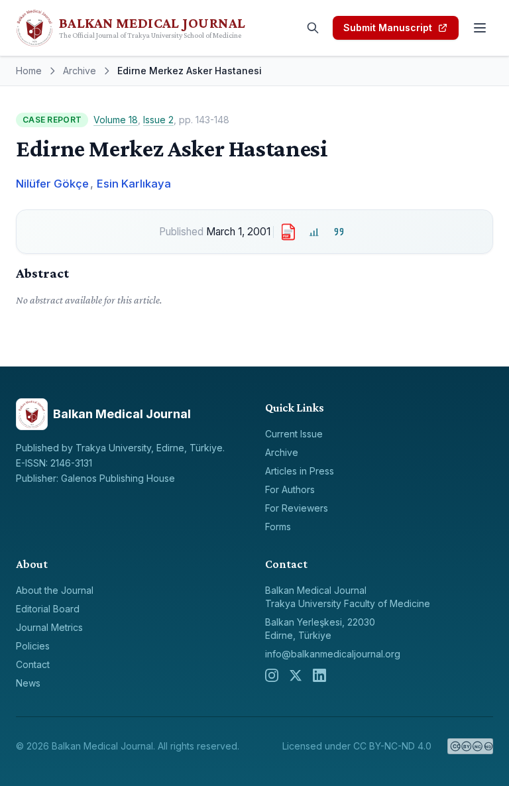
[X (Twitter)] (295, 675)
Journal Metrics (49, 627)
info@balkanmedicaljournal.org (332, 653)
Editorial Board (48, 608)
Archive (79, 70)
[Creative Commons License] (470, 746)
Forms (278, 526)
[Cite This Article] (339, 232)
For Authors (290, 489)
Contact (33, 664)
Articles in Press (299, 471)
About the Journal (54, 590)
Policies (33, 645)
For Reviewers (296, 508)
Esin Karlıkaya (134, 183)
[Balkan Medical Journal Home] (154, 27)
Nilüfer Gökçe (52, 183)
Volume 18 (115, 119)
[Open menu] (480, 28)
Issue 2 (158, 119)
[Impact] (314, 232)
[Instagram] (271, 675)
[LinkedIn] (319, 675)
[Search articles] (313, 28)
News (28, 683)
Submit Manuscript (387, 27)
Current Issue (294, 433)
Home (29, 70)
